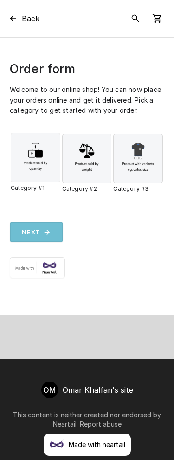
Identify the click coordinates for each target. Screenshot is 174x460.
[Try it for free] (87, 267)
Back (30, 18)
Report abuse (101, 424)
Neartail (65, 424)
